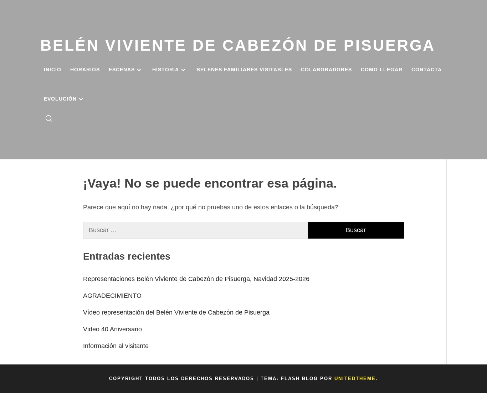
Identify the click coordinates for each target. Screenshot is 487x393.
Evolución (60, 99)
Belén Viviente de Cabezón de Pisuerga (237, 45)
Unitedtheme (355, 378)
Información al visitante (116, 345)
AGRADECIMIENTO (112, 295)
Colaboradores (326, 69)
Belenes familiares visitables (244, 69)
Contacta (426, 69)
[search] (49, 118)
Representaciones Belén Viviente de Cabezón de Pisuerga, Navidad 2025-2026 (196, 278)
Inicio (52, 69)
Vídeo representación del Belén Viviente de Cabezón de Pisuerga (176, 312)
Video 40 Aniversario (112, 329)
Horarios (85, 69)
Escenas (122, 69)
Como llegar (382, 69)
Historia (165, 69)
